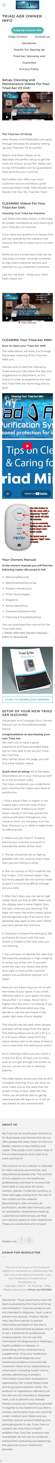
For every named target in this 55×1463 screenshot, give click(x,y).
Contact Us (42, 36)
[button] (4, 5)
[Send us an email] (29, 1240)
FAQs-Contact (18, 36)
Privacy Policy (29, 69)
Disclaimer (29, 43)
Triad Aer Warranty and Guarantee (29, 59)
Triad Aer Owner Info (27, 30)
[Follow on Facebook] (21, 1240)
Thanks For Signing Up (29, 49)
